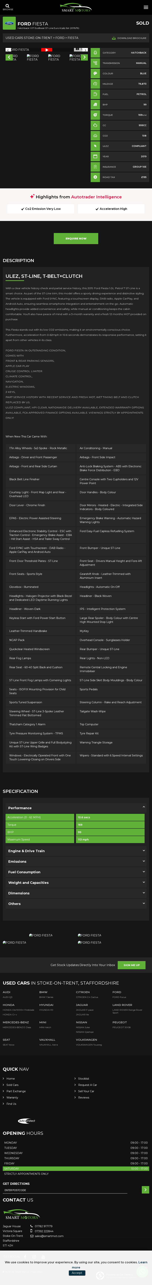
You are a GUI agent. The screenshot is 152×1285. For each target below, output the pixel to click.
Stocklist (83, 1078)
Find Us (11, 1104)
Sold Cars (12, 1085)
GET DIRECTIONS (16, 1184)
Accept (77, 1273)
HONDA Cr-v (10, 1014)
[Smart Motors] (76, 7)
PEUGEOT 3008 (122, 1027)
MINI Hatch (45, 1027)
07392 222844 (43, 1231)
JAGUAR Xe (82, 1014)
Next (84, 57)
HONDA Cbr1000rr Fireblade (18, 1009)
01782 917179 (43, 1226)
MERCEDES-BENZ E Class (17, 1027)
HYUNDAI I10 (46, 1009)
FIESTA (73, 38)
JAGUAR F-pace (84, 1009)
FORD (60, 38)
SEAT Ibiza (8, 1044)
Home (10, 1078)
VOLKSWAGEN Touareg (89, 1044)
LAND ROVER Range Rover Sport (127, 1011)
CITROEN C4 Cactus (87, 997)
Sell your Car (86, 1091)
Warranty (12, 1097)
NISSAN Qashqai (85, 1032)
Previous (8, 57)
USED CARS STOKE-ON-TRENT (29, 38)
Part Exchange (16, 1091)
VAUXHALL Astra (48, 1044)
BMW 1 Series (46, 997)
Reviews (83, 1097)
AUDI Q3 (7, 997)
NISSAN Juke (83, 1027)
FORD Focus (119, 997)
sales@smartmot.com (49, 1236)
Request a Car (87, 1085)
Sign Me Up (132, 965)
